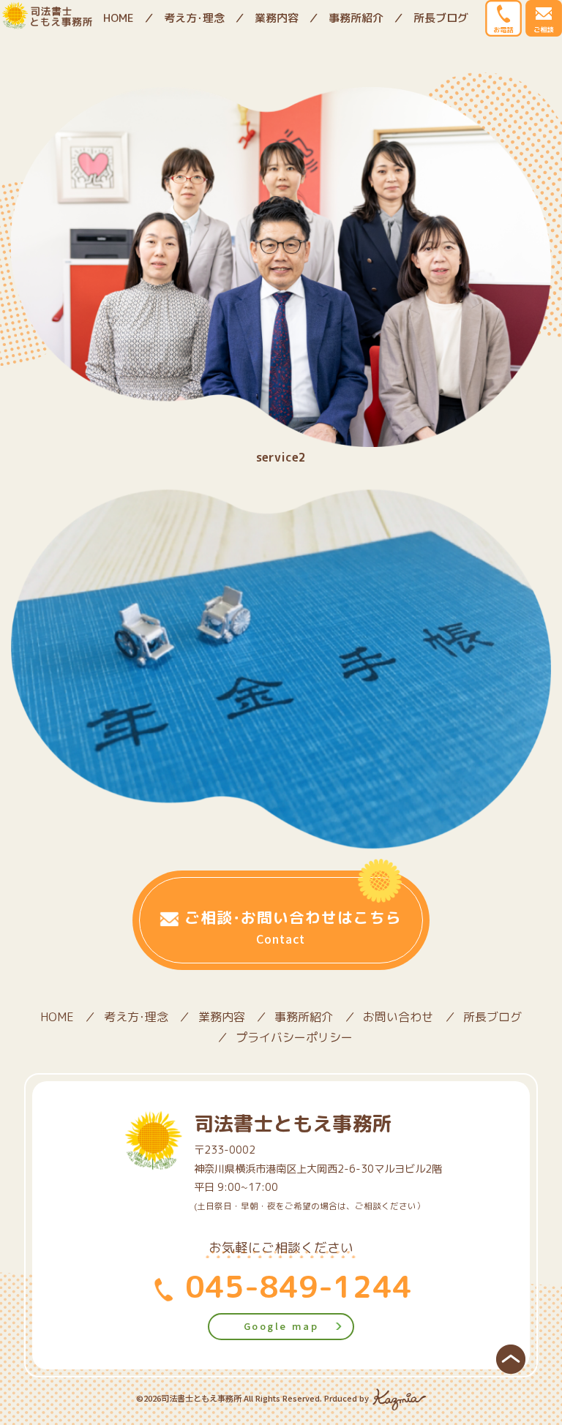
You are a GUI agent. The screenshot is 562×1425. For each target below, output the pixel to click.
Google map (281, 1326)
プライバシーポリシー (294, 1037)
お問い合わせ (398, 1017)
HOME (118, 18)
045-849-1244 (294, 1286)
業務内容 (277, 18)
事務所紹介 (356, 18)
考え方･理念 (194, 18)
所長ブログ (440, 18)
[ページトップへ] (510, 1358)
